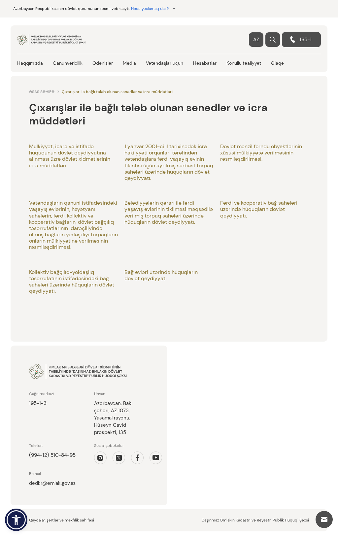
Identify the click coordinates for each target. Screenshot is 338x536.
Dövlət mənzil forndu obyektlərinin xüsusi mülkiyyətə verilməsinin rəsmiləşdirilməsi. (261, 152)
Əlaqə (277, 63)
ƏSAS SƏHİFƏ (41, 91)
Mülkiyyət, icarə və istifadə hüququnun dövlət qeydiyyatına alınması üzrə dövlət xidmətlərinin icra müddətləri (69, 156)
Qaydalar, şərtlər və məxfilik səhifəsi (61, 520)
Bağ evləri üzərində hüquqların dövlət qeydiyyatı (161, 275)
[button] (16, 519)
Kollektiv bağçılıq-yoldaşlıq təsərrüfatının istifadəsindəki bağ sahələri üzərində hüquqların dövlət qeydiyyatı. (71, 282)
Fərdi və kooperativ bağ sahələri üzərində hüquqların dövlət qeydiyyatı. (258, 209)
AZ (256, 39)
